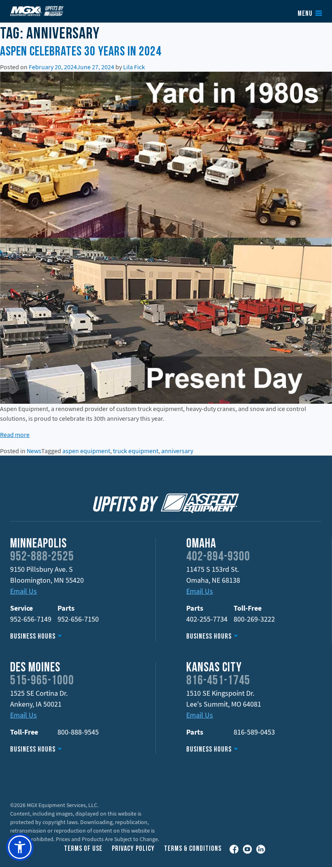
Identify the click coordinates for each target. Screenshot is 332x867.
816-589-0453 (254, 732)
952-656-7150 (78, 619)
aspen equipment (86, 451)
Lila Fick (134, 67)
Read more (15, 434)
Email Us (23, 591)
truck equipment (135, 451)
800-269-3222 (254, 619)
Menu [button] (305, 14)
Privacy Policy (133, 849)
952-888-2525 (42, 557)
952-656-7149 (30, 619)
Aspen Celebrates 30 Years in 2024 (81, 52)
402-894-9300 (218, 557)
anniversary (177, 451)
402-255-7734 (207, 619)
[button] (20, 847)
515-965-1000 (42, 681)
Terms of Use (83, 849)
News (34, 451)
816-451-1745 (218, 681)
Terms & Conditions (192, 849)
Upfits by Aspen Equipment (37, 10)
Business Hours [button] (32, 637)
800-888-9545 (78, 732)
